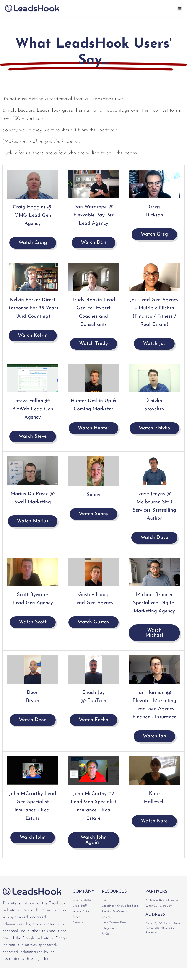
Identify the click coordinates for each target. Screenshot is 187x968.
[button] (180, 8)
